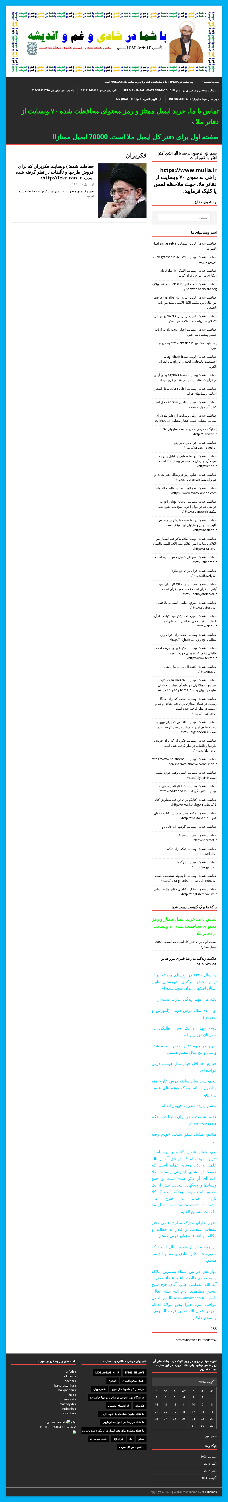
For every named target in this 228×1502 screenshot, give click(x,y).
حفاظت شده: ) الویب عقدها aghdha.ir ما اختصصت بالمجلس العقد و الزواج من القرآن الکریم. (188, 361)
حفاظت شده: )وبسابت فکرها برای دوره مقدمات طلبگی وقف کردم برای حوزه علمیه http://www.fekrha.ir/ (185, 653)
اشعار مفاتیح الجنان (133, 1381)
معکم (141, 1439)
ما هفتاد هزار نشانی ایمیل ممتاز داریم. (123, 1422)
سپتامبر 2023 (209, 1456)
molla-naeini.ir (107, 1372)
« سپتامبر (211, 1436)
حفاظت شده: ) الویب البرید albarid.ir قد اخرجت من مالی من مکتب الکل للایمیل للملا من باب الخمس (185, 302)
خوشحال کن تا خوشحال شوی (128, 1389)
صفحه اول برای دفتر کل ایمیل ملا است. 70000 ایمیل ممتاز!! (186, 944)
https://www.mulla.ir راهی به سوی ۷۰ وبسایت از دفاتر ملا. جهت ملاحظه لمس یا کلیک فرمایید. (185, 180)
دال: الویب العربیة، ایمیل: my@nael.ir (139, 99)
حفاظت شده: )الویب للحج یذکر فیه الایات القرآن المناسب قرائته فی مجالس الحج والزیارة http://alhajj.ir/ (185, 621)
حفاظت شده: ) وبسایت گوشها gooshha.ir (189, 826)
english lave (134, 1372)
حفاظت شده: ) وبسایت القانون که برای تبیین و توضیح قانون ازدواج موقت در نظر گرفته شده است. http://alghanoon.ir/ (186, 727)
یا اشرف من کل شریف (131, 1447)
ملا (81, 184)
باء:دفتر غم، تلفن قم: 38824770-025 (52, 90)
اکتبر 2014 (210, 1471)
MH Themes (209, 1492)
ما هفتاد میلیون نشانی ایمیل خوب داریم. (122, 1414)
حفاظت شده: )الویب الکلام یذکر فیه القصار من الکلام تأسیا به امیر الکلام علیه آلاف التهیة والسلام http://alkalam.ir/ (185, 543)
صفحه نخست (211, 82)
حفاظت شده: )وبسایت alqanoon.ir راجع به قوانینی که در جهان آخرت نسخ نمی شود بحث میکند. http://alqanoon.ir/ (187, 506)
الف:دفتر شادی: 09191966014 (98, 90)
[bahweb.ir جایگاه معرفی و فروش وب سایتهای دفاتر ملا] (114, 74)
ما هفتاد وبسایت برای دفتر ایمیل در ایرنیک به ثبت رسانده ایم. (110, 1430)
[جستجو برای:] (184, 217)
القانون (112, 1381)
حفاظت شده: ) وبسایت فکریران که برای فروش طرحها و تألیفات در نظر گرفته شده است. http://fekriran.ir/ (55, 172)
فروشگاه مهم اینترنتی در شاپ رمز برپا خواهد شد (117, 1397)
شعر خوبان (99, 1389)
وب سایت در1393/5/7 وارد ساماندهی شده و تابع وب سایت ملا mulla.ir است (148, 82)
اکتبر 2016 (210, 1464)
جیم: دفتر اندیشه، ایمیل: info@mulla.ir (194, 99)
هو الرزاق (118, 1439)
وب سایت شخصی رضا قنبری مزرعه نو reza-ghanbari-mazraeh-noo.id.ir (171, 90)
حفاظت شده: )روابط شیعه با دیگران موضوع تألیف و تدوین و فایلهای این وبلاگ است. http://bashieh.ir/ (188, 525)
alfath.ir (71, 1371)
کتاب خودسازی (98, 1439)
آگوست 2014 (209, 1478)
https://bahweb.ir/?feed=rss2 (196, 1340)
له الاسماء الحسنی (118, 1406)
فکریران (139, 1406)
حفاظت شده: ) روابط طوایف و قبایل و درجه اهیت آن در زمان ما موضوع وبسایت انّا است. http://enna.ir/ (188, 461)
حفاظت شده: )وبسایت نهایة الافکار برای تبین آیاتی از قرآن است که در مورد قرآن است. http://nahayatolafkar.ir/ (188, 589)
